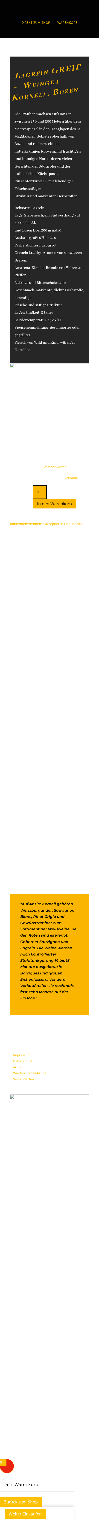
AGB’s (17, 1067)
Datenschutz (22, 1061)
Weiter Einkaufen (25, 1514)
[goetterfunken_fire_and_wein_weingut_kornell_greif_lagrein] (49, 366)
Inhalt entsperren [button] (23, 524)
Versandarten (23, 1079)
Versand (70, 478)
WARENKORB (67, 22)
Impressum (22, 1055)
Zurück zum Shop (21, 1502)
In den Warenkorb (54, 503)
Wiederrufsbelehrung (30, 1073)
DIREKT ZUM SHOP (35, 22)
